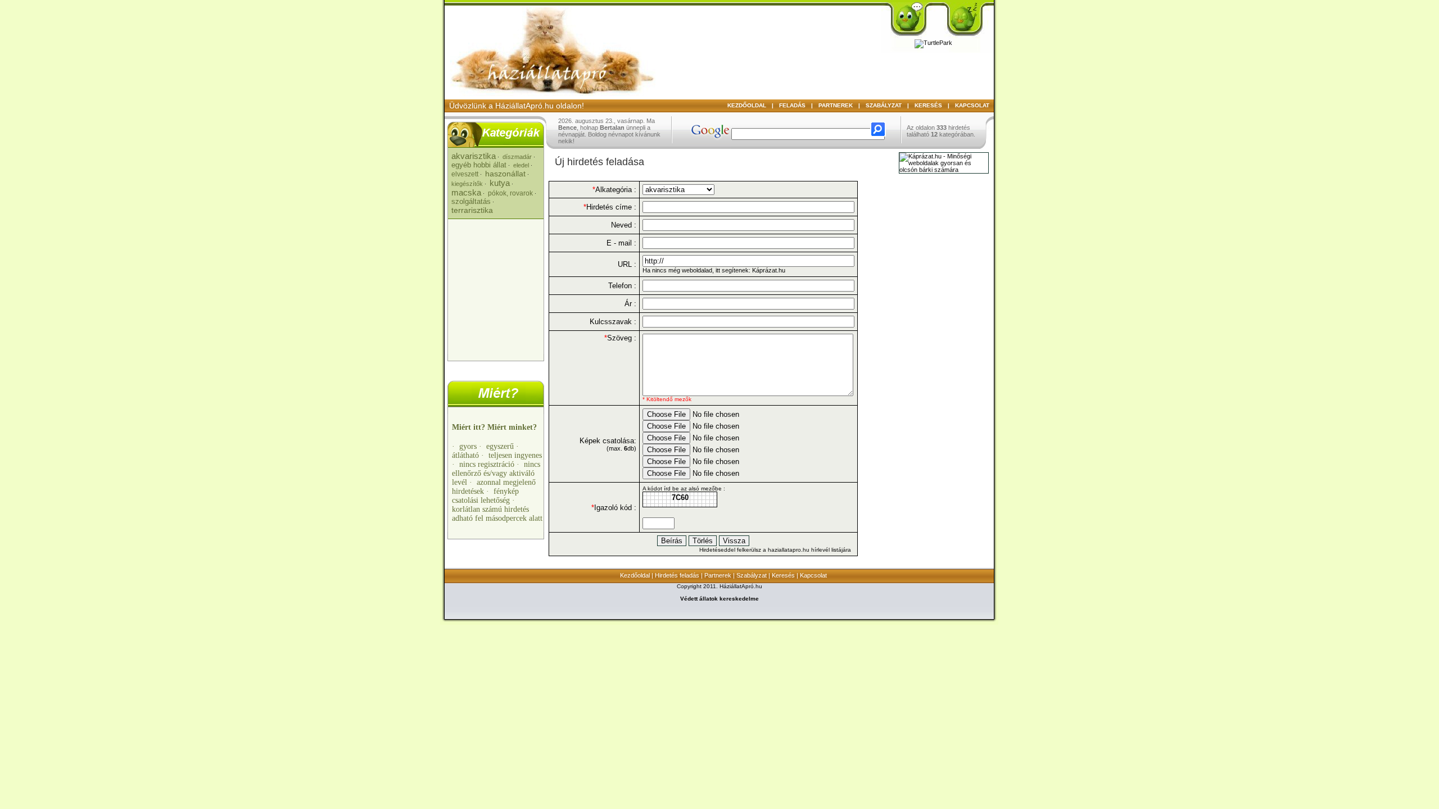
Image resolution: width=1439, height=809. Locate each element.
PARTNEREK (835, 105)
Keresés (783, 575)
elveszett (464, 174)
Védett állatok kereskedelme (719, 599)
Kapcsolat (813, 575)
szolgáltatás (471, 201)
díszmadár (517, 156)
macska (466, 192)
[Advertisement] (497, 286)
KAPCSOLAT (972, 105)
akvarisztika (473, 156)
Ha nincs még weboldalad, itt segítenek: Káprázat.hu (713, 270)
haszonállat (505, 173)
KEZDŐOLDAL (746, 105)
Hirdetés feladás (677, 575)
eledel (521, 165)
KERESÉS (928, 105)
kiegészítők (467, 183)
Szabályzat (751, 575)
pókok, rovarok (510, 193)
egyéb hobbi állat (478, 165)
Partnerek (717, 575)
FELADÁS (792, 105)
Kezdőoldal (635, 575)
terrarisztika (472, 210)
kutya (500, 183)
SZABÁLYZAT (884, 105)
